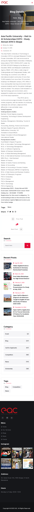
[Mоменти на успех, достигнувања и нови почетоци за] (6, 453)
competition (16, 387)
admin (11, 45)
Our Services (7, 430)
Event (17, 334)
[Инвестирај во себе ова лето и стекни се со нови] (28, 464)
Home (15, 18)
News (9, 207)
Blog (19, 18)
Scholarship (17, 369)
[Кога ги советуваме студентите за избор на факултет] (17, 453)
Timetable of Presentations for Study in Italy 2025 (21, 287)
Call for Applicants (17, 348)
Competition (17, 355)
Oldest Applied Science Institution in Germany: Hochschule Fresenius (20, 268)
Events (5, 439)
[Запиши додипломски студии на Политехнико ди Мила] (6, 464)
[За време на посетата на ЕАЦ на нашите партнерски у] (28, 453)
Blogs (4, 433)
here (17, 200)
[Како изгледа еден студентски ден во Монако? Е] (17, 464)
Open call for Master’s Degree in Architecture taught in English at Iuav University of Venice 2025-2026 (21, 300)
